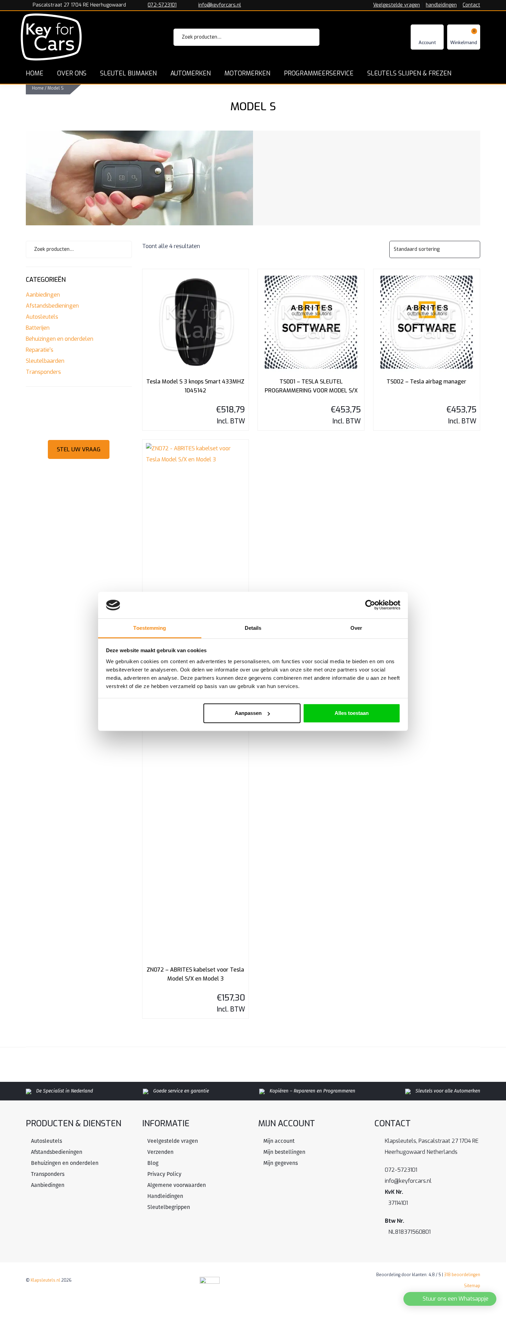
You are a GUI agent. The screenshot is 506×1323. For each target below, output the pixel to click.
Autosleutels (42, 316)
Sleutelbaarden (45, 361)
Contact (471, 5)
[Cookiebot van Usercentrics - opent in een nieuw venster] (370, 605)
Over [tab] (356, 628)
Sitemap (472, 1286)
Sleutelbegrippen (168, 1207)
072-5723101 (162, 5)
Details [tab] (253, 628)
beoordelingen (462, 1275)
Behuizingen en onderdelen (59, 338)
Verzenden (160, 1152)
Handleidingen (165, 1196)
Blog (152, 1163)
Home (38, 88)
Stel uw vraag (79, 449)
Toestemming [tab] (149, 628)
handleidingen (441, 5)
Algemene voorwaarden (176, 1185)
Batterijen (38, 327)
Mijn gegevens (280, 1163)
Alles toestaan (352, 713)
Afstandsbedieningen (52, 305)
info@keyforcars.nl (219, 5)
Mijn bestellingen (284, 1152)
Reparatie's (39, 349)
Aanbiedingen (43, 294)
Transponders (43, 372)
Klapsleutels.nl (45, 1280)
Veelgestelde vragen (396, 5)
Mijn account (279, 1141)
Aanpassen (248, 713)
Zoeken (304, 37)
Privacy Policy (164, 1174)
